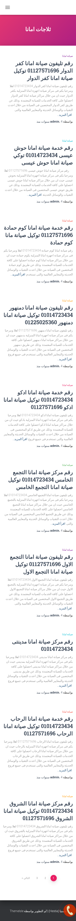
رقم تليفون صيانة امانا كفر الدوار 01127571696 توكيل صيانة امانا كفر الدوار (43, 70)
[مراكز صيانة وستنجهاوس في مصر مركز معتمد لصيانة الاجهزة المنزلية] (50, 7)
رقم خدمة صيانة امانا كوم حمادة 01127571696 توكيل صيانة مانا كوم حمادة (38, 235)
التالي (27, 878)
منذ (49, 121)
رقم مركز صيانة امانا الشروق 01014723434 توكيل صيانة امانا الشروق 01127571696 (38, 811)
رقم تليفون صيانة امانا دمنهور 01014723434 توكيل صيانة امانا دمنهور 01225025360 (38, 315)
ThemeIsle (16, 911)
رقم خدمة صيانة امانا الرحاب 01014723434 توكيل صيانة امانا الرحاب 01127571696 (38, 726)
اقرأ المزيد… (64, 114)
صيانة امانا (67, 56)
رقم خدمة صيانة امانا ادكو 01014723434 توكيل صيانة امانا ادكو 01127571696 (38, 400)
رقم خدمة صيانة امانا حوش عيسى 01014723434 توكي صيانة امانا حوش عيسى (43, 155)
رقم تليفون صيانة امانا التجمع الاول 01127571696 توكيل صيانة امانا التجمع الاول (41, 564)
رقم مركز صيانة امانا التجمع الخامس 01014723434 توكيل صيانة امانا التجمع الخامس (40, 479)
